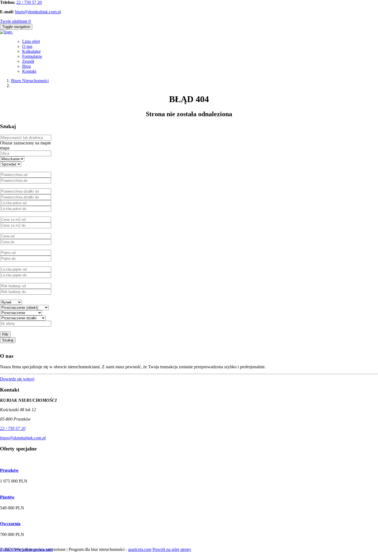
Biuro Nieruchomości (30, 80)
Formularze (32, 56)
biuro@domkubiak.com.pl (38, 11)
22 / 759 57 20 (29, 2)
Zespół (28, 61)
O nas (27, 46)
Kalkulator (31, 51)
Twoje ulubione (15, 21)
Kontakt (29, 71)
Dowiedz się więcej (17, 379)
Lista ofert (31, 41)
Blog (26, 66)
